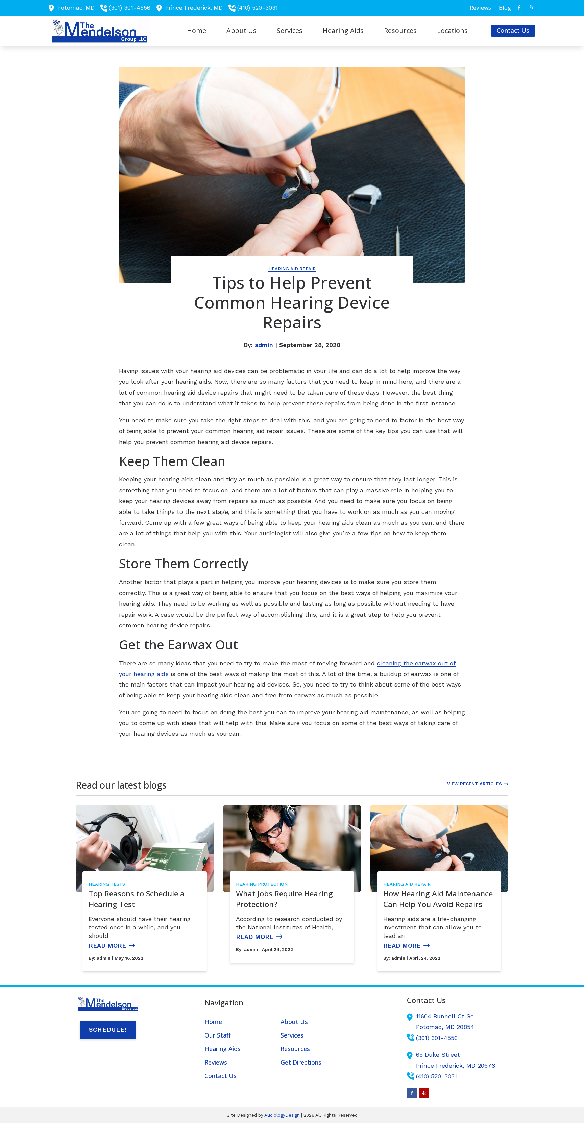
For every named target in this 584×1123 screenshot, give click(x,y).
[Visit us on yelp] (531, 7)
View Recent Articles (474, 784)
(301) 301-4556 (129, 7)
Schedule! (108, 1029)
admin (264, 344)
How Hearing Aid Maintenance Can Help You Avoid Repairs (438, 898)
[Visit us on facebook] (519, 7)
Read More (107, 945)
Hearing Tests (107, 884)
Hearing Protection (262, 884)
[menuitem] (480, 8)
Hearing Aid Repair (292, 268)
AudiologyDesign (282, 1115)
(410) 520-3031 (257, 7)
